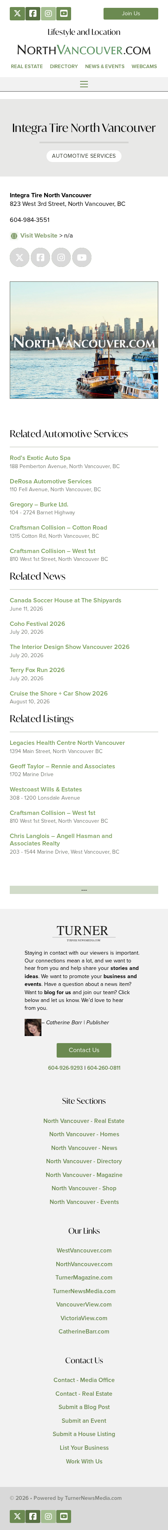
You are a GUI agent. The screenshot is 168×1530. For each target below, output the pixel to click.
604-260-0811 (103, 1068)
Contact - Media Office (84, 1380)
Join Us (131, 13)
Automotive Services (84, 156)
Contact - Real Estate (84, 1394)
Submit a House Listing (84, 1434)
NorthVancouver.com (84, 1264)
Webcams (144, 66)
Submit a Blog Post (84, 1407)
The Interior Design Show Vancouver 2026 (70, 647)
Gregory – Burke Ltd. (39, 504)
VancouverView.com (84, 1304)
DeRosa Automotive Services (51, 481)
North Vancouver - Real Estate (84, 1121)
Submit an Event (84, 1421)
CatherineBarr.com (84, 1331)
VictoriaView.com (84, 1318)
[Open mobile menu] (84, 84)
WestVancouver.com (84, 1250)
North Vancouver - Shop (84, 1188)
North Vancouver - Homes (84, 1134)
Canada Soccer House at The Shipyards (66, 600)
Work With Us (84, 1461)
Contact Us (84, 1050)
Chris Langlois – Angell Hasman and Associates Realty (61, 839)
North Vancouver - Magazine (84, 1175)
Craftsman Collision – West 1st (52, 551)
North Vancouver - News (84, 1148)
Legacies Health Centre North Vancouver (67, 743)
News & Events (105, 66)
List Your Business (84, 1448)
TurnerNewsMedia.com (84, 1291)
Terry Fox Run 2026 (37, 670)
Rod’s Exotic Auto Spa (40, 458)
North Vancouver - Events (84, 1202)
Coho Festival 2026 (37, 624)
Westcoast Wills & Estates (46, 789)
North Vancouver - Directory (84, 1161)
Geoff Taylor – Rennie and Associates (62, 766)
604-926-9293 (65, 1068)
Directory (64, 66)
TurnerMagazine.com (84, 1277)
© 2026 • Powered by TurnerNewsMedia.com (66, 1498)
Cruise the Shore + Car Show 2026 (59, 693)
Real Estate (27, 66)
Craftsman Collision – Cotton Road (58, 528)
